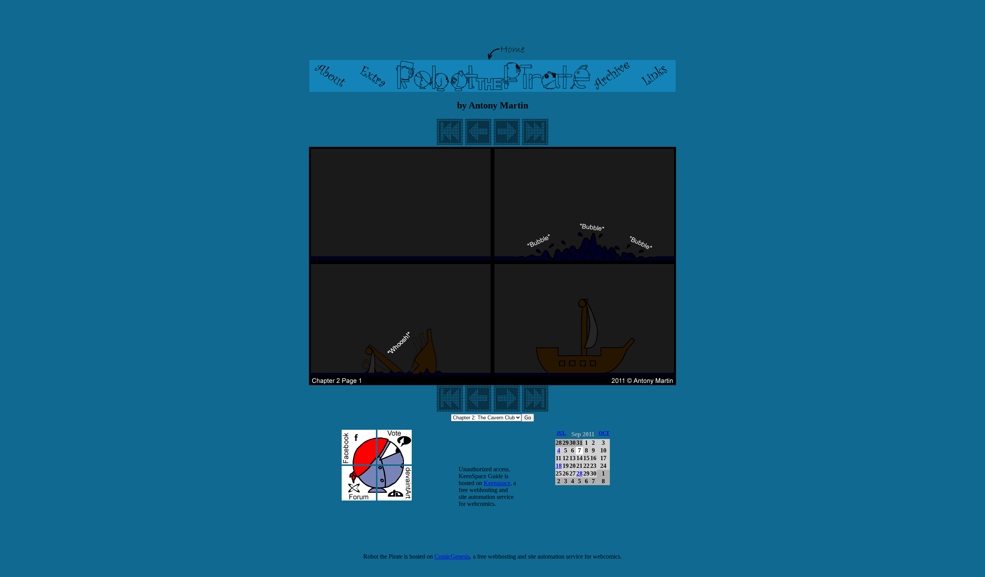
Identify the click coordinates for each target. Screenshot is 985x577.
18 (559, 465)
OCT (604, 433)
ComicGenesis (452, 556)
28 (579, 473)
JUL (561, 433)
